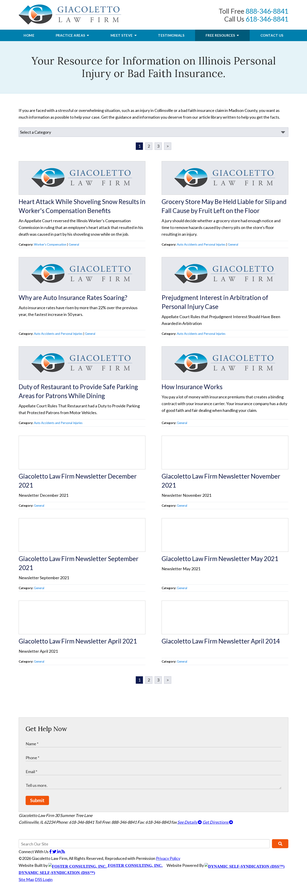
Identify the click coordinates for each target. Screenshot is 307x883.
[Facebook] (50, 851)
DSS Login (44, 879)
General (74, 244)
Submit (37, 800)
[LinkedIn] (59, 851)
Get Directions (215, 822)
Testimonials (171, 35)
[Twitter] (54, 851)
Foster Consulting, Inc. (135, 865)
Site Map (26, 879)
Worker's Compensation (50, 244)
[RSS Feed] (63, 851)
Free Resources (221, 35)
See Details (187, 822)
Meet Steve (122, 35)
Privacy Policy (168, 858)
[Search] (280, 843)
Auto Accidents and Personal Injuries (201, 244)
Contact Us (271, 35)
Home (29, 35)
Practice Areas (71, 35)
